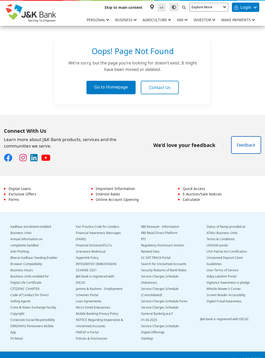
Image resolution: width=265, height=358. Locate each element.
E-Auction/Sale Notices (202, 194)
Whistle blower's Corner (224, 289)
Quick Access (194, 188)
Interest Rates (108, 194)
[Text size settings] (162, 7)
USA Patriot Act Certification (227, 251)
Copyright (17, 313)
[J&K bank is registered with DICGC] (228, 325)
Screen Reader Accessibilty (226, 295)
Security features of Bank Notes (164, 270)
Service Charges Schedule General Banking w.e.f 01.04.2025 (160, 313)
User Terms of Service (222, 270)
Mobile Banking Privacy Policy (97, 313)
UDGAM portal (217, 245)
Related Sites (150, 251)
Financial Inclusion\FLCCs (94, 245)
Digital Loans (20, 188)
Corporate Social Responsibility (32, 320)
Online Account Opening (117, 199)
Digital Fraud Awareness (224, 301)
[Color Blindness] (174, 7)
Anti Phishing (19, 251)
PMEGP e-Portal (87, 332)
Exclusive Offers (22, 194)
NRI (181, 19)
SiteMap (147, 338)
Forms (14, 199)
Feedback (246, 145)
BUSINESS (124, 19)
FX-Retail (16, 338)
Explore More (202, 7)
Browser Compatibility (26, 264)
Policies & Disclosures (91, 338)
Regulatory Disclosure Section (162, 245)
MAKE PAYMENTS (236, 19)
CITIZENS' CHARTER (24, 289)
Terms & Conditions (221, 239)
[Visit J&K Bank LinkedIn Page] (35, 158)
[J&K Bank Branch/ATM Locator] (152, 7)
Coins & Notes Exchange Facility (33, 307)
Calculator (191, 199)
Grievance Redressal (91, 251)
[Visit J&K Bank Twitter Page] (17, 157)
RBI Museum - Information (160, 226)
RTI (143, 239)
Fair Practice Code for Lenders (97, 226)
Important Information (115, 188)
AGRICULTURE (155, 19)
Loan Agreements (88, 301)
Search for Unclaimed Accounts (163, 264)
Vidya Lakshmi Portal (221, 276)
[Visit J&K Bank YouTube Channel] (47, 158)
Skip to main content (123, 7)
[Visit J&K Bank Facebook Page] (10, 158)
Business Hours (21, 270)
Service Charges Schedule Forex (164, 301)
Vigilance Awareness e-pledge (228, 282)
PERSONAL (96, 19)
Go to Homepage (111, 87)
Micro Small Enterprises (93, 307)
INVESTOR (203, 19)
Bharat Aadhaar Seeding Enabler (34, 257)
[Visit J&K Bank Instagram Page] (24, 158)
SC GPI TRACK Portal (156, 257)
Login (245, 7)
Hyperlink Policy (87, 257)
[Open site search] (184, 7)
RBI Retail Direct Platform (159, 233)
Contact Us (160, 87)
